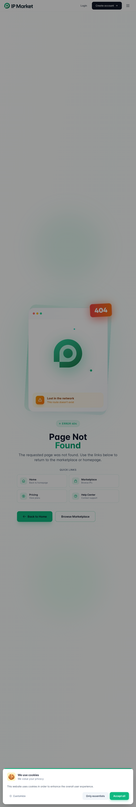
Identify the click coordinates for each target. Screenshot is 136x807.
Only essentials (95, 795)
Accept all (119, 795)
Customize (19, 795)
